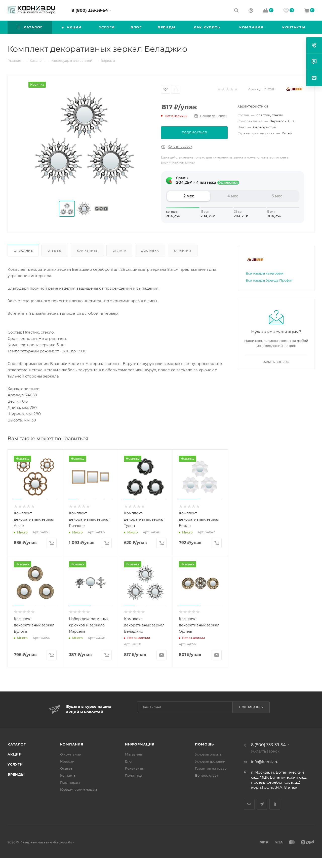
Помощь (204, 744)
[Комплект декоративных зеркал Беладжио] (84, 138)
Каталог (17, 744)
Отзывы (55, 250)
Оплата (119, 250)
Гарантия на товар (211, 768)
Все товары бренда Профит (269, 280)
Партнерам (70, 782)
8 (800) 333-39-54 (89, 10)
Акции (15, 754)
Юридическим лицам (78, 789)
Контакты (68, 775)
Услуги (15, 764)
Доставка (150, 250)
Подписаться (251, 707)
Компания (72, 744)
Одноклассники (274, 804)
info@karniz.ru (264, 761)
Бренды (16, 774)
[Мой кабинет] (251, 11)
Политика (133, 775)
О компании (70, 754)
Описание (23, 250)
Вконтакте (249, 804)
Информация (139, 744)
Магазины (134, 754)
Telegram (262, 804)
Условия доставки (210, 761)
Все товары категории (265, 273)
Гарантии (182, 250)
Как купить (87, 250)
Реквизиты (134, 768)
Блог (129, 761)
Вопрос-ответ (206, 775)
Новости (67, 761)
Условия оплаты (208, 754)
